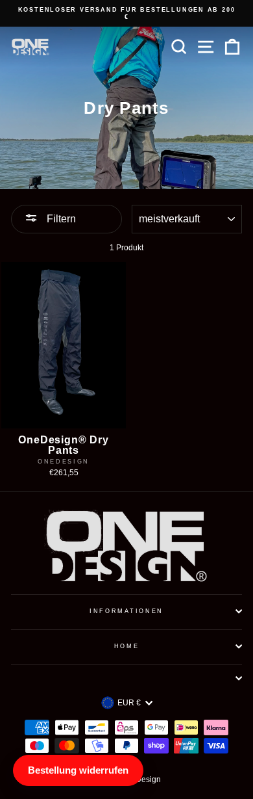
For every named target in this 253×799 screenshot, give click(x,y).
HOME (126, 646)
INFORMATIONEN (126, 611)
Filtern (60, 218)
